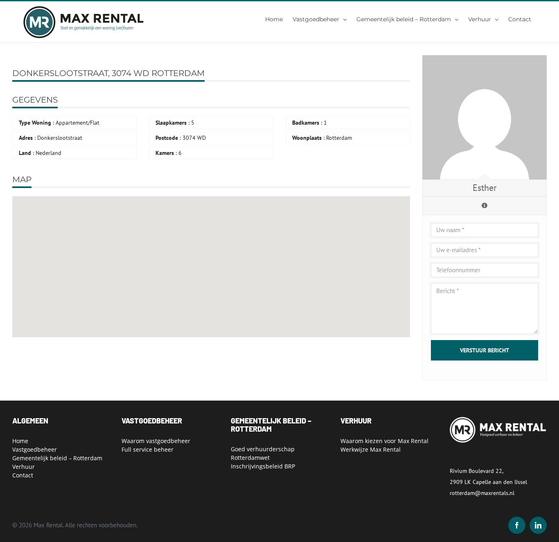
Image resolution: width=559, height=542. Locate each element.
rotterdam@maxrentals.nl (482, 493)
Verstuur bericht (484, 350)
